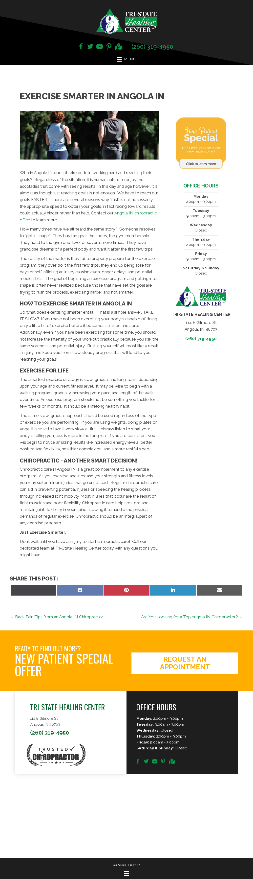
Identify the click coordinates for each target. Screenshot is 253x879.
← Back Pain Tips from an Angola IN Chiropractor (56, 616)
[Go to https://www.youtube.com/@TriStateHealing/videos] (99, 47)
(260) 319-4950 (152, 46)
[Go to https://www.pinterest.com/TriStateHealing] (109, 47)
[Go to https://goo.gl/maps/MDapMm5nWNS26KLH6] (118, 47)
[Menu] (126, 873)
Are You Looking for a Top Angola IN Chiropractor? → (192, 616)
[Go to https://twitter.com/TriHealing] (90, 47)
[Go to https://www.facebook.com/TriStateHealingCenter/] (81, 47)
